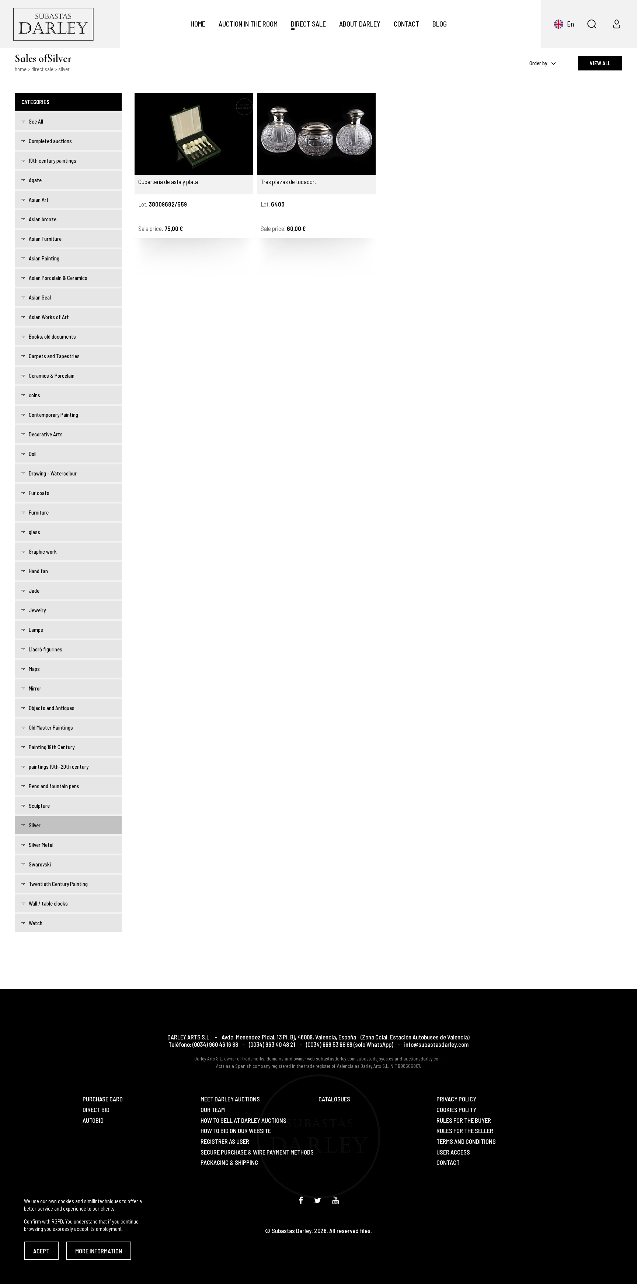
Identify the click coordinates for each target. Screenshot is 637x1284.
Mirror (35, 688)
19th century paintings (52, 160)
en (570, 24)
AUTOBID (93, 1120)
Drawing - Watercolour (53, 473)
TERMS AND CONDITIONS (466, 1141)
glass (34, 532)
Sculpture (39, 805)
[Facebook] (301, 1200)
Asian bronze (42, 219)
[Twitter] (317, 1200)
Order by (538, 63)
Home (198, 24)
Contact (406, 24)
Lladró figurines (45, 649)
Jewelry (37, 610)
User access (453, 1152)
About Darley (359, 24)
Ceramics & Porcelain (51, 375)
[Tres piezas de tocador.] (316, 134)
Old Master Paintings (51, 727)
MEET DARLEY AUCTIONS (230, 1099)
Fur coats (39, 492)
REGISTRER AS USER (225, 1141)
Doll (32, 453)
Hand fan (38, 571)
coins (34, 395)
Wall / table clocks (48, 903)
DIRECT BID (96, 1109)
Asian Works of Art (49, 317)
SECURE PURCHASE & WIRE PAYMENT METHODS (257, 1152)
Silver (35, 825)
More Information (98, 1250)
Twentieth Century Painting (58, 883)
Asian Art (39, 199)
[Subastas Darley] (60, 24)
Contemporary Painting (53, 414)
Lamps (36, 629)
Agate (35, 180)
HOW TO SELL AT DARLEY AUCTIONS (243, 1120)
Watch (35, 923)
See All (36, 121)
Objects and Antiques (51, 708)
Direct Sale (308, 24)
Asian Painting (44, 258)
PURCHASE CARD (103, 1099)
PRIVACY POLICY (456, 1099)
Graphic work (43, 551)
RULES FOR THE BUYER (463, 1120)
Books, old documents (52, 336)
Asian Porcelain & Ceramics (58, 277)
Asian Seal (40, 297)
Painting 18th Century (51, 747)
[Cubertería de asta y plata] (194, 134)
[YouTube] (335, 1200)
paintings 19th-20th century (58, 766)
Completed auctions (50, 141)
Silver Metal (41, 844)
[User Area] (616, 24)
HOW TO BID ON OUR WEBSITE (236, 1130)
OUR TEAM (213, 1109)
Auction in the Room (248, 24)
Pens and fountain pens (54, 786)
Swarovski (40, 864)
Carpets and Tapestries (54, 356)
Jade (34, 590)
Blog (439, 24)
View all (600, 63)
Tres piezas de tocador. (288, 182)
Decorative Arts (46, 434)
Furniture (39, 512)
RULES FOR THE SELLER (464, 1130)
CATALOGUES (334, 1099)
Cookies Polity (456, 1109)
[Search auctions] (591, 24)
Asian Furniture (45, 238)
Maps (34, 668)
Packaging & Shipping (229, 1162)
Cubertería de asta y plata (168, 182)
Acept (41, 1250)
